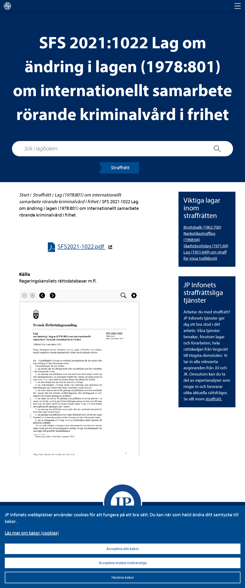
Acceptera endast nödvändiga (123, 563)
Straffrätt (120, 167)
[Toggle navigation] (237, 6)
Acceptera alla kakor (122, 549)
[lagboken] (7, 6)
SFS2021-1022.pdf (82, 246)
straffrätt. (214, 399)
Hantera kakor (122, 577)
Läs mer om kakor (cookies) (32, 533)
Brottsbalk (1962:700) (202, 227)
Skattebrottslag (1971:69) (206, 246)
